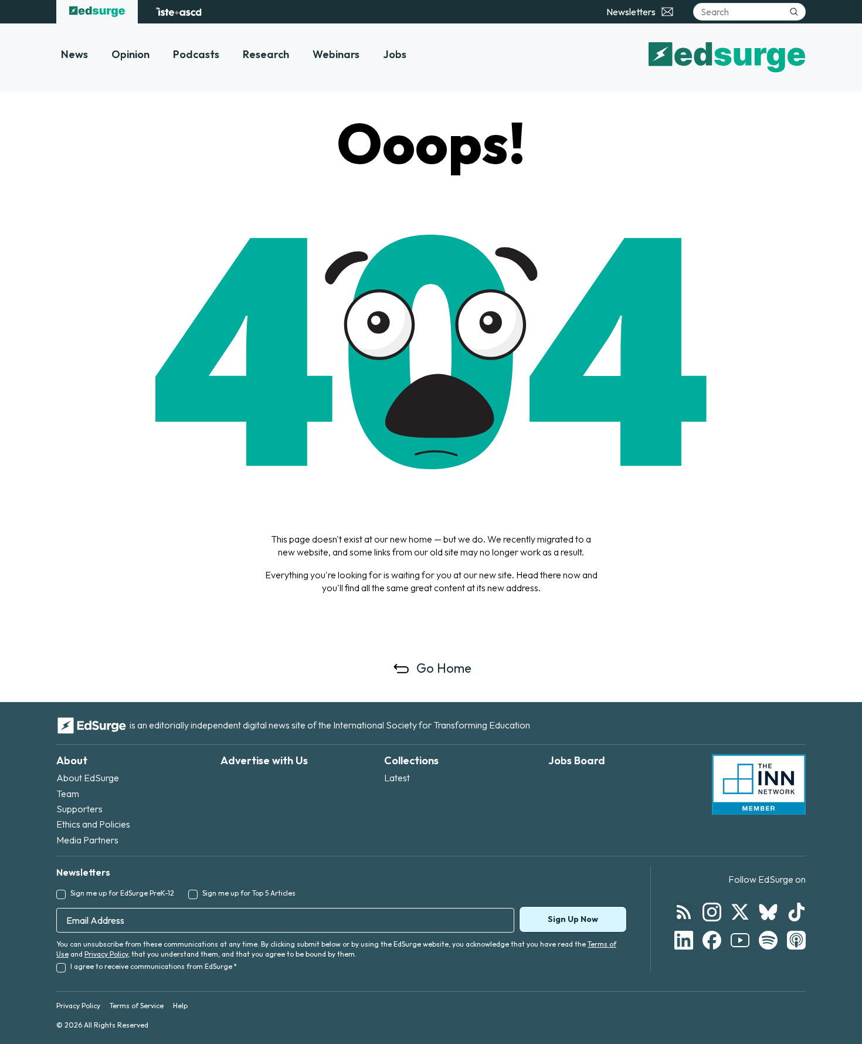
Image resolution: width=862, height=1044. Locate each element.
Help (180, 1005)
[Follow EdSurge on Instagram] (712, 912)
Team (67, 793)
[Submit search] (794, 11)
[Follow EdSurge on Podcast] (796, 940)
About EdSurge (87, 778)
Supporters (79, 809)
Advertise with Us (264, 760)
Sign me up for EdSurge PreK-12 (122, 893)
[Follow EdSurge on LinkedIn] (683, 940)
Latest (397, 778)
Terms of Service (137, 1005)
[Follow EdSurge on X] (740, 912)
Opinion (130, 54)
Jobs (394, 54)
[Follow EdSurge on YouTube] (740, 940)
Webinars (336, 54)
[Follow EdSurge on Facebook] (712, 940)
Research (266, 54)
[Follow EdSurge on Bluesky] (768, 912)
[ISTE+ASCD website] (178, 11)
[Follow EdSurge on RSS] (683, 912)
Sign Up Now (573, 919)
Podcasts (196, 54)
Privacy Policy (106, 954)
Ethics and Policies (93, 824)
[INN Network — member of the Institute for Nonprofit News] (759, 784)
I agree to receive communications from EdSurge (153, 966)
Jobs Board (576, 760)
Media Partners (87, 840)
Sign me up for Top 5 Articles (249, 893)
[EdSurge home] (97, 11)
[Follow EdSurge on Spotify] (768, 940)
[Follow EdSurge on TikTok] (796, 912)
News (74, 54)
